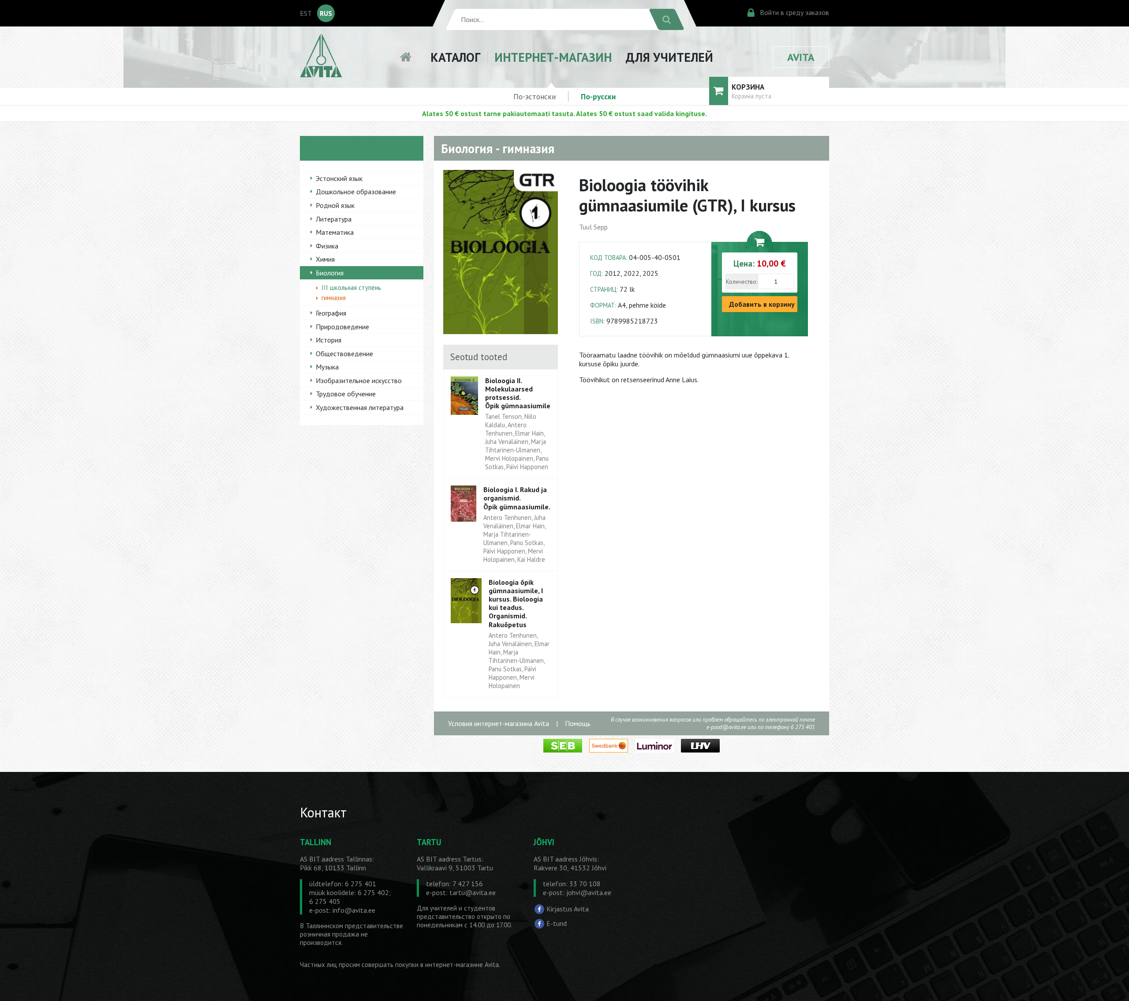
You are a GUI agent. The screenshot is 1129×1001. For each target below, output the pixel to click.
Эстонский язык (339, 178)
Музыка (327, 366)
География (331, 313)
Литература (333, 218)
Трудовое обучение (346, 393)
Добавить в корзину (762, 304)
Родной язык (335, 205)
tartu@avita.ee (472, 892)
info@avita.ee (354, 910)
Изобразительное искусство (359, 380)
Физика (327, 245)
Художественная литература (360, 407)
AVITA (801, 57)
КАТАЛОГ (455, 57)
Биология (330, 272)
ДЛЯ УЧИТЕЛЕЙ (669, 57)
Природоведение (342, 326)
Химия (325, 259)
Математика (335, 232)
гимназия (334, 298)
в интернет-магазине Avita (459, 964)
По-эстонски (534, 96)
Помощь (578, 723)
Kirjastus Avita (567, 908)
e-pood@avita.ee (726, 727)
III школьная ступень (351, 287)
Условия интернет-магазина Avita (498, 723)
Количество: (741, 282)
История (328, 339)
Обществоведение (344, 353)
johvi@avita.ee (588, 892)
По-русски (598, 96)
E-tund (556, 923)
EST (306, 13)
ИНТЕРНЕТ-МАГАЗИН (553, 57)
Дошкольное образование (356, 191)
